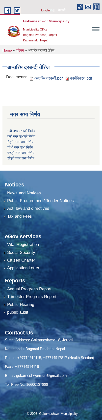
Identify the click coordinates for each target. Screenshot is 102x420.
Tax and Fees (19, 216)
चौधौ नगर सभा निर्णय (20, 147)
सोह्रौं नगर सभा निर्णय (20, 158)
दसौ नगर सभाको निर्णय (21, 136)
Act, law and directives (28, 208)
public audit (17, 312)
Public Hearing (20, 304)
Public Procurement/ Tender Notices (40, 200)
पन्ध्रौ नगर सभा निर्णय (20, 153)
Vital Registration (23, 244)
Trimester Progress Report (31, 296)
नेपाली (61, 10)
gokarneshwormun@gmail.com (41, 375)
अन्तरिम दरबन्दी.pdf (48, 78)
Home (7, 50)
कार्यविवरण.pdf (81, 78)
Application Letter (23, 268)
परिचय (20, 50)
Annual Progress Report (29, 289)
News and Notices (24, 193)
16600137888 (37, 384)
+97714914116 (27, 366)
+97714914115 (29, 358)
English (46, 10)
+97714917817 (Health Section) (68, 358)
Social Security (21, 252)
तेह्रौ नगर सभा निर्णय (20, 142)
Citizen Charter (21, 260)
